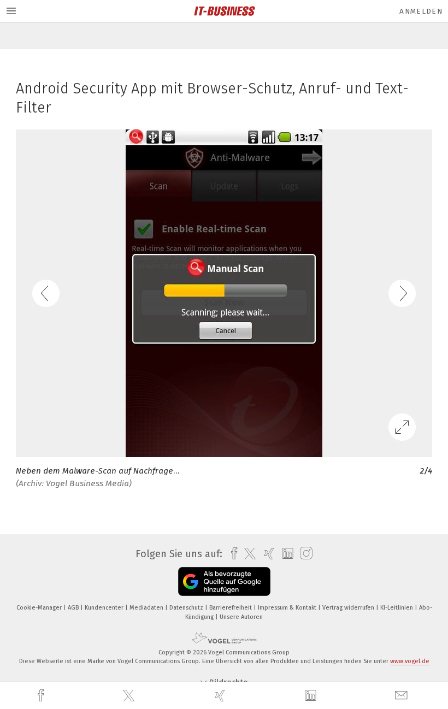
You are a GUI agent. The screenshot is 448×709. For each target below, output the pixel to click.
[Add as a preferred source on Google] (224, 581)
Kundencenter (105, 607)
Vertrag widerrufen (349, 607)
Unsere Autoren (241, 617)
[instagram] (303, 553)
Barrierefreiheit (231, 607)
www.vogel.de (409, 661)
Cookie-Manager (39, 607)
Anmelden (421, 11)
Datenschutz (187, 607)
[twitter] (130, 696)
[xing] (221, 695)
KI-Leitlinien (397, 607)
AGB (74, 607)
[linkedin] (312, 696)
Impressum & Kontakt (288, 607)
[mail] (402, 695)
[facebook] (42, 695)
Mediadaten (147, 607)
